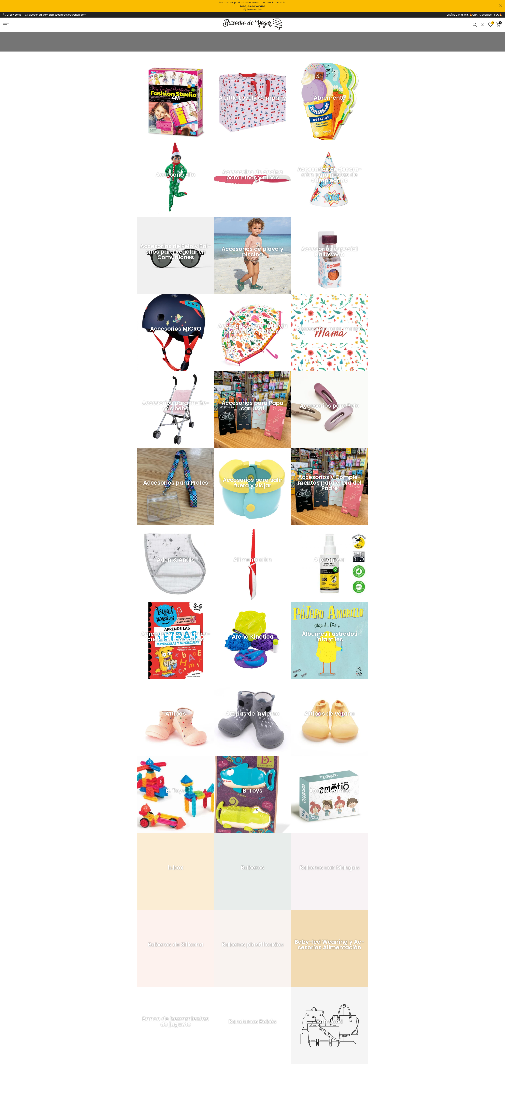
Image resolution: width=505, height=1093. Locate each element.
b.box (175, 868)
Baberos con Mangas (329, 868)
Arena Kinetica (252, 637)
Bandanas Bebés (252, 1022)
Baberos (252, 868)
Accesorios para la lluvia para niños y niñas (252, 328)
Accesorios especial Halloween (329, 251)
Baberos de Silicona (175, 945)
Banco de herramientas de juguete (175, 1021)
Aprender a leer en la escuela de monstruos (175, 636)
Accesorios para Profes (175, 483)
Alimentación (252, 560)
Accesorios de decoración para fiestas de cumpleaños (329, 175)
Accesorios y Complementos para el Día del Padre (329, 483)
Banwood (329, 1022)
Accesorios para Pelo (329, 406)
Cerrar (4, 5)
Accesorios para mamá (329, 329)
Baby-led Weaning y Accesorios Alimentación (329, 944)
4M (175, 98)
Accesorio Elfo (175, 175)
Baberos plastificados (252, 945)
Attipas (175, 714)
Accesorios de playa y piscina (252, 251)
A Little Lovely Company (252, 98)
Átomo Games (329, 791)
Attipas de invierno (252, 714)
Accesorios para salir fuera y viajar (252, 482)
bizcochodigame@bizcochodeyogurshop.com (57, 14)
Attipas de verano (329, 714)
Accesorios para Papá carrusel (252, 405)
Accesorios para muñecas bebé (175, 405)
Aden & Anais (176, 560)
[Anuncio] (252, 6)
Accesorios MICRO (175, 329)
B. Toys (175, 791)
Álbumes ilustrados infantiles (329, 636)
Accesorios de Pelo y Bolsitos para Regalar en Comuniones (175, 252)
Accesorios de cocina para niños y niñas (252, 174)
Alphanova (329, 560)
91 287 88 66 (14, 14)
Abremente (329, 98)
